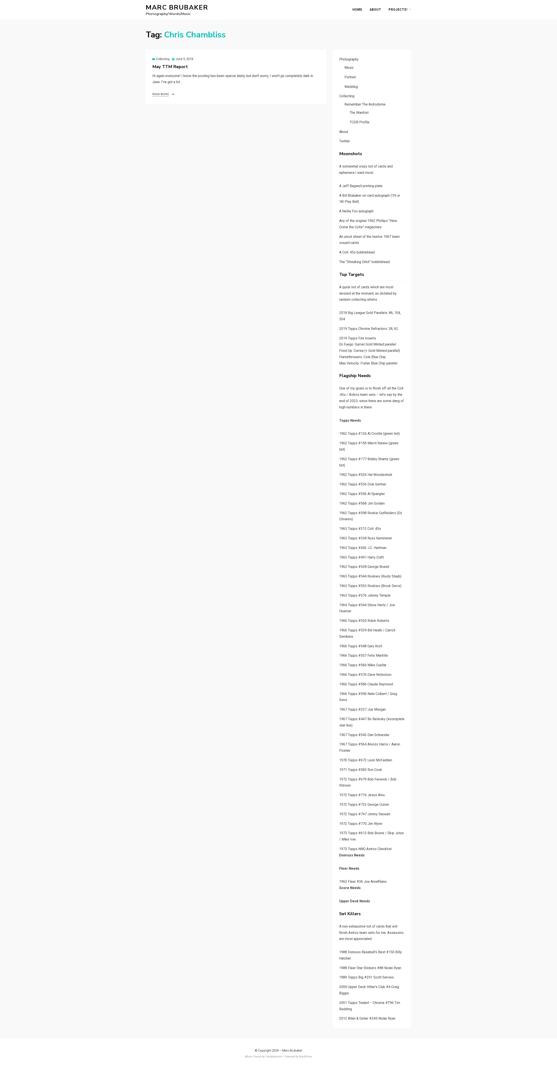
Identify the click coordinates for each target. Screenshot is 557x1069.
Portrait (350, 77)
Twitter (344, 141)
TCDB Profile (359, 122)
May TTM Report (170, 67)
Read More (160, 94)
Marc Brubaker (177, 7)
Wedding (351, 87)
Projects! (398, 9)
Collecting (162, 59)
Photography (349, 59)
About (375, 9)
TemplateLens (273, 1056)
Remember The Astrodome (365, 104)
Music (349, 67)
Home (357, 9)
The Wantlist (359, 113)
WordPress (305, 1056)
